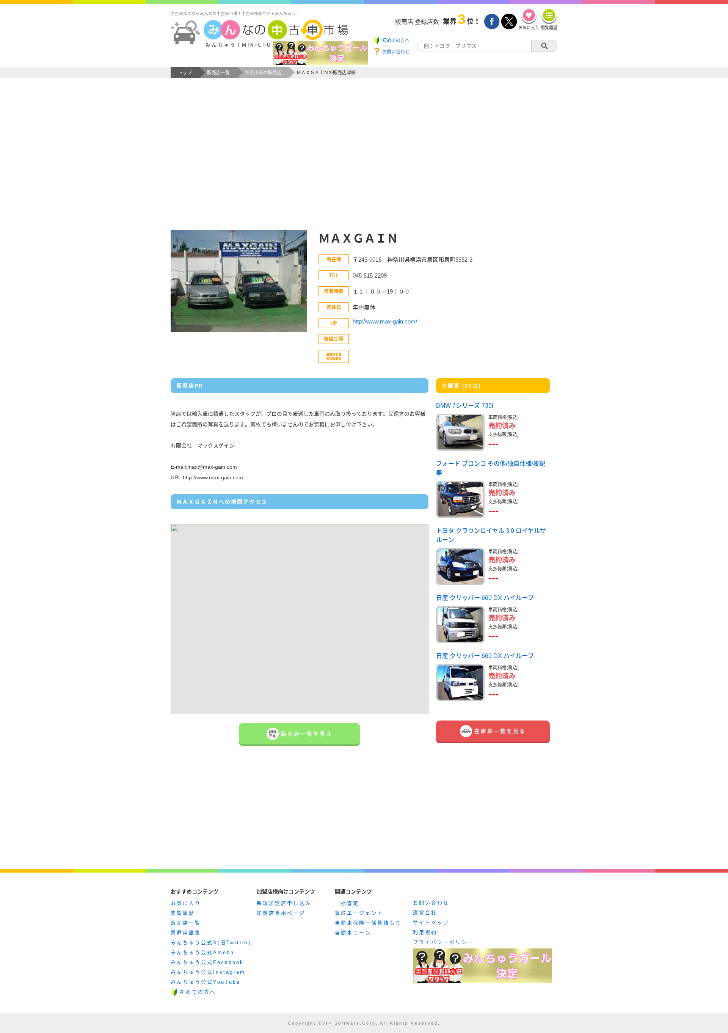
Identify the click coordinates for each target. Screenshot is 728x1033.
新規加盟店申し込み (284, 903)
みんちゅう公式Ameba (202, 952)
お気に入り (186, 903)
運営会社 (425, 912)
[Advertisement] (364, 161)
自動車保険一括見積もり (368, 923)
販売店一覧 (186, 923)
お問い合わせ (431, 903)
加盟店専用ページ (281, 913)
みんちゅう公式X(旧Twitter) (211, 942)
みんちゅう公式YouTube (205, 982)
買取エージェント (359, 913)
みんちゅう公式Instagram (208, 972)
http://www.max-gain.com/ (385, 321)
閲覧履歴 (183, 913)
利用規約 (425, 932)
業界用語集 (186, 933)
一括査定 (347, 903)
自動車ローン (353, 933)
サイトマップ (431, 922)
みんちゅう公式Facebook (207, 962)
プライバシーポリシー (443, 942)
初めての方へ (198, 992)
